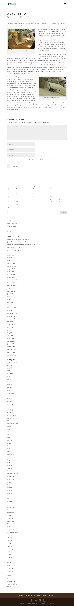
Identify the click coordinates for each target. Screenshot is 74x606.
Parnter (9, 471)
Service (9, 510)
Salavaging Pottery (12, 229)
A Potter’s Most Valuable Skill (26, 245)
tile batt (12, 26)
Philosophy (10, 476)
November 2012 (12, 283)
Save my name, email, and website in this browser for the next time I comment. (34, 160)
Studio (9, 526)
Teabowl (9, 538)
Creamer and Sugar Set (14, 407)
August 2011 (11, 324)
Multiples (10, 465)
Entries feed (11, 581)
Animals (9, 368)
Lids (8, 451)
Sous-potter (10, 521)
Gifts (8, 432)
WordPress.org (11, 587)
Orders (9, 468)
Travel (9, 554)
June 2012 (10, 296)
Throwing (10, 549)
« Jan (8, 207)
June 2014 (10, 260)
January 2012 (11, 310)
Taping (9, 535)
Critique (9, 412)
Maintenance (11, 457)
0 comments (34, 17)
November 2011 (12, 316)
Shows (9, 515)
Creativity (10, 410)
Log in (9, 578)
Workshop (10, 571)
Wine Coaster (11, 565)
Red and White (11, 493)
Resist (9, 499)
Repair (9, 496)
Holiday (9, 437)
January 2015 (11, 257)
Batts (8, 371)
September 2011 (12, 322)
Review (23, 17)
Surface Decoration (13, 532)
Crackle (9, 401)
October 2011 (11, 319)
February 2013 (11, 274)
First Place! (10, 232)
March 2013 (11, 271)
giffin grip (23, 26)
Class (9, 396)
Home (21, 595)
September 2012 (12, 288)
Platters (9, 485)
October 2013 (11, 263)
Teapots (9, 546)
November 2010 (12, 349)
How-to (9, 440)
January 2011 (11, 344)
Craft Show (10, 404)
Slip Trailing (11, 518)
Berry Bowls (11, 373)
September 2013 (12, 266)
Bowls (9, 379)
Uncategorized (11, 560)
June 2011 (10, 330)
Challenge (10, 390)
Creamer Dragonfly (23, 239)
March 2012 (11, 305)
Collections (28, 595)
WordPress (50, 603)
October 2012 (11, 285)
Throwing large (16, 250)
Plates (9, 482)
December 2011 (12, 313)
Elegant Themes (33, 603)
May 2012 (10, 299)
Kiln (8, 449)
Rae (10, 17)
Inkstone (10, 443)
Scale (9, 504)
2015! (9, 220)
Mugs (9, 460)
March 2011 (11, 338)
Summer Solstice (12, 226)
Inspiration (10, 446)
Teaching (10, 540)
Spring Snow (11, 524)
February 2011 (11, 341)
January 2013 (11, 277)
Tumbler (10, 557)
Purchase (37, 595)
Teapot (9, 543)
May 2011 (10, 333)
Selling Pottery (11, 507)
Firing (9, 426)
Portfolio (9, 487)
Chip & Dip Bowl (23, 242)
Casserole (10, 387)
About (44, 595)
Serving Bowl (11, 512)
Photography (11, 479)
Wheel (9, 563)
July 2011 (10, 327)
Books (9, 376)
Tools (27, 17)
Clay (8, 398)
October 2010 (11, 352)
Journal (51, 595)
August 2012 (11, 291)
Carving (9, 384)
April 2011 (10, 335)
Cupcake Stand (11, 415)
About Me (10, 365)
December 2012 (12, 280)
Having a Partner (12, 223)
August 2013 (11, 269)
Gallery (9, 429)
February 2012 (11, 308)
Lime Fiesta (10, 454)
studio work (10, 529)
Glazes (9, 435)
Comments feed (12, 584)
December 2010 (12, 347)
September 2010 (12, 355)
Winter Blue (11, 568)
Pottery (9, 490)
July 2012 (10, 294)
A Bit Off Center (12, 362)
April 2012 (10, 302)
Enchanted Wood (12, 424)
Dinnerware (11, 418)
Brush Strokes (11, 382)
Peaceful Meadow (12, 474)
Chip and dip (11, 393)
